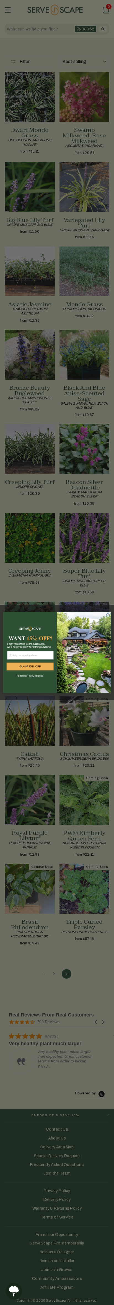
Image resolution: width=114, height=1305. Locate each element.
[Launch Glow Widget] (14, 1291)
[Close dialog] (108, 614)
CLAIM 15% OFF (30, 666)
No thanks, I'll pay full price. (30, 676)
